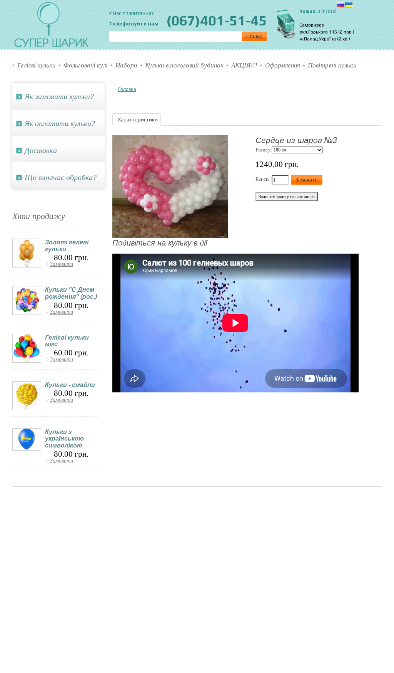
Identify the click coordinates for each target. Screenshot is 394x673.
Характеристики (138, 119)
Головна (127, 89)
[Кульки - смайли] (26, 395)
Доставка (41, 150)
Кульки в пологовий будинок (184, 65)
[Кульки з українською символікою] (26, 439)
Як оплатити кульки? (60, 123)
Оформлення (282, 65)
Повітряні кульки (332, 65)
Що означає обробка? (61, 177)
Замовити (307, 180)
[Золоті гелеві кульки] (26, 253)
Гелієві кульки (36, 65)
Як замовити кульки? (59, 96)
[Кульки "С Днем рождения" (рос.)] (26, 300)
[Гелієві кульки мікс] (26, 348)
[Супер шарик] (51, 33)
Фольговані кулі (85, 65)
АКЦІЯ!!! (244, 65)
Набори (126, 65)
